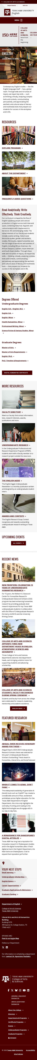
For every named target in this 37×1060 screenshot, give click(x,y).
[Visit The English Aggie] (18, 468)
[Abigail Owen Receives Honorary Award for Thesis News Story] (18, 731)
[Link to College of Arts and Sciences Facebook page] (8, 990)
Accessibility (30, 1050)
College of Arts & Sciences (11, 908)
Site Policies (18, 1054)
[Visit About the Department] (18, 160)
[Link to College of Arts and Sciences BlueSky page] (16, 990)
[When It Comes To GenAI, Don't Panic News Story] (18, 772)
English (15, 13)
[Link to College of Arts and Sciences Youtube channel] (24, 990)
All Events (17, 543)
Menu (17, 20)
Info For (25, 5)
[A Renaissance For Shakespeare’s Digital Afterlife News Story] (18, 823)
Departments (11, 5)
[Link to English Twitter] (3, 947)
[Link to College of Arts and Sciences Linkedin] (28, 990)
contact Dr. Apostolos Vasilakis (18, 956)
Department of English (11, 904)
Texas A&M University (10, 911)
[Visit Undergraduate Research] (18, 432)
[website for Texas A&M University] (7, 12)
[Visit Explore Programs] (18, 135)
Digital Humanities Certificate (16, 373)
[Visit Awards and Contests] (18, 503)
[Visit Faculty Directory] (18, 399)
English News (17, 708)
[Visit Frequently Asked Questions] (18, 186)
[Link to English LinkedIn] (7, 947)
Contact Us (15, 998)
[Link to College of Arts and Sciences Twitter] (12, 990)
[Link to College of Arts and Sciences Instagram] (20, 990)
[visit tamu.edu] (6, 979)
